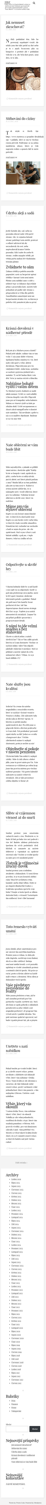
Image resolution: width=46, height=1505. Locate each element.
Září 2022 (15, 1297)
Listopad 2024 (17, 1217)
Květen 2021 (16, 1321)
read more (10, 63)
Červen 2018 (16, 1366)
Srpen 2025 (15, 1186)
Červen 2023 (16, 1269)
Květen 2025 (16, 1196)
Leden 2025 (16, 1210)
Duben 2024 (16, 1234)
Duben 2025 (16, 1200)
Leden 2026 (16, 1179)
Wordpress (37, 1503)
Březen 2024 (16, 1238)
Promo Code (20, 1503)
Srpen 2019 (16, 1349)
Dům (13, 1401)
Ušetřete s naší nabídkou (17, 1048)
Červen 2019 (16, 1352)
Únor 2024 (15, 1241)
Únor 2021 (15, 1324)
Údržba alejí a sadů (20, 213)
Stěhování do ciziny (20, 118)
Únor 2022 (15, 1307)
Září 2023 (15, 1259)
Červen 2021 (16, 1317)
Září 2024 (15, 1224)
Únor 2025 (15, 1207)
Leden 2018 (16, 1369)
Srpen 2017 (15, 1376)
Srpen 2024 (16, 1228)
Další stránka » (21, 1162)
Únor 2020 (15, 1342)
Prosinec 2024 (17, 1214)
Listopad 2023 (17, 1252)
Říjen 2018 (15, 1355)
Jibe (7, 2)
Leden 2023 (16, 1286)
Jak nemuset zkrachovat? (15, 24)
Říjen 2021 (15, 1314)
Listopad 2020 (17, 1328)
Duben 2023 (16, 1276)
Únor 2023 (15, 1283)
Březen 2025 (16, 1203)
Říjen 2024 (15, 1221)
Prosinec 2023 (17, 1248)
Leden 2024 (16, 1245)
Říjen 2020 (15, 1331)
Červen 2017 (16, 1383)
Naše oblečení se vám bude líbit (24, 1462)
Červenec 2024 (17, 1231)
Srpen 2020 (16, 1335)
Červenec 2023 (17, 1266)
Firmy (13, 1408)
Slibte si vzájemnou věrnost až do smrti (20, 815)
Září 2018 (15, 1359)
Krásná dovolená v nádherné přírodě (20, 330)
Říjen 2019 (15, 1345)
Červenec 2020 (17, 1338)
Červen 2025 (16, 1193)
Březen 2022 (16, 1304)
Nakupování (16, 1411)
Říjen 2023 (15, 1255)
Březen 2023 (16, 1279)
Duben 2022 (16, 1300)
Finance (14, 1404)
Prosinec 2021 (17, 1310)
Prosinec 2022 (17, 1290)
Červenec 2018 (17, 1362)
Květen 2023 (16, 1272)
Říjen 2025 (15, 1183)
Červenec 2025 (17, 1190)
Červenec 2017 (17, 1380)
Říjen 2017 (15, 1373)
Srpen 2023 (16, 1262)
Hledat (8, 1424)
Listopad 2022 (17, 1293)
